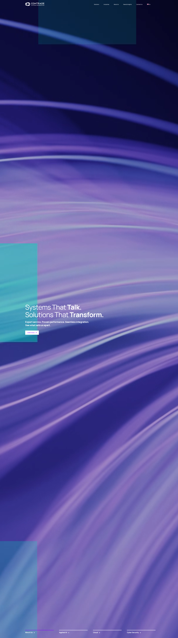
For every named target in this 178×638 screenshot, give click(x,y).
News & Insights (127, 4)
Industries (106, 4)
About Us (116, 4)
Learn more (31, 333)
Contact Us (139, 4)
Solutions (96, 4)
